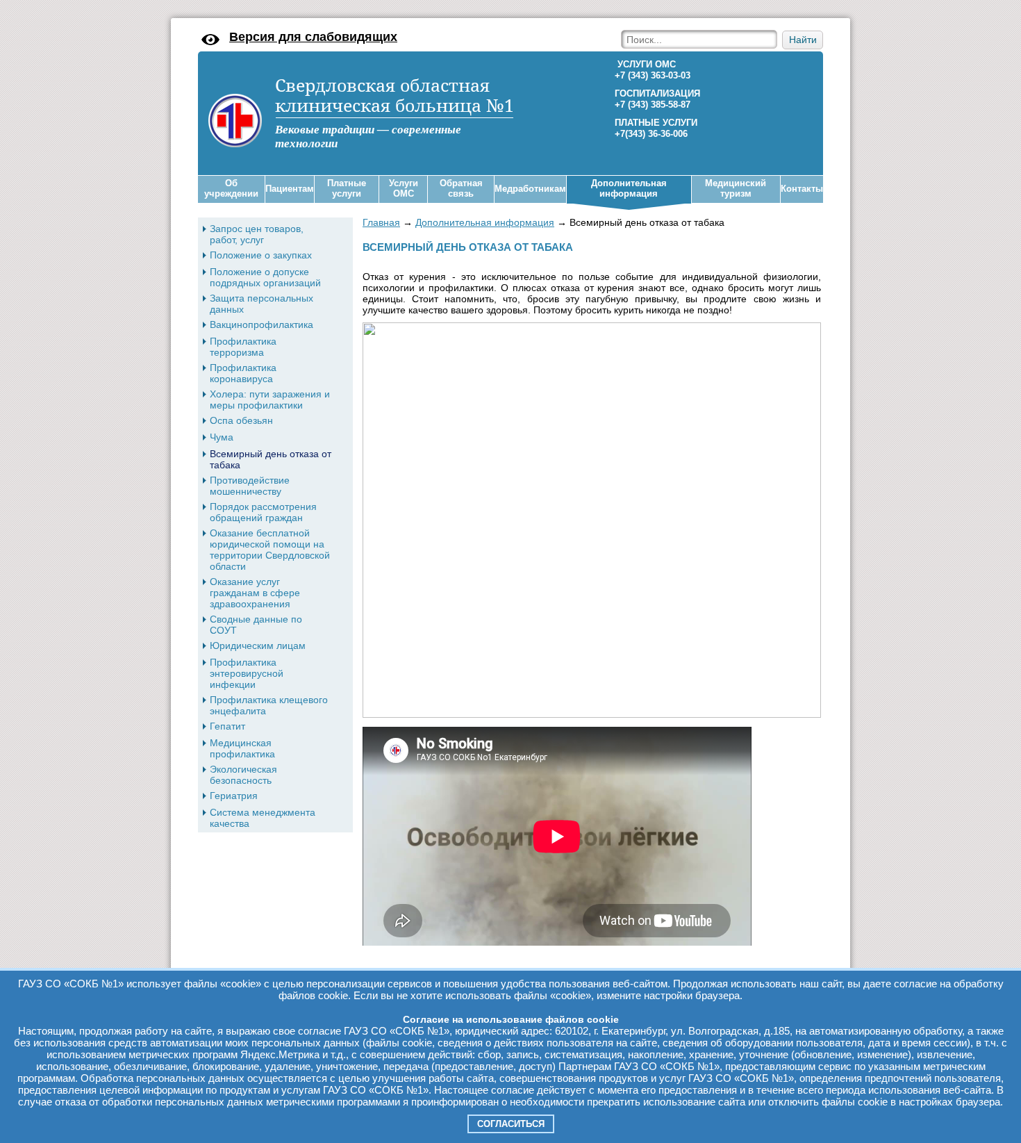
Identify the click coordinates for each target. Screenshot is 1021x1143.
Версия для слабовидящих (313, 37)
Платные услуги (346, 188)
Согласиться (511, 1124)
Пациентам (289, 188)
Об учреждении (231, 188)
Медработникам (530, 188)
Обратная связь (461, 188)
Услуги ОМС (403, 188)
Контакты (802, 188)
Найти (803, 40)
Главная (381, 222)
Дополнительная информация (629, 188)
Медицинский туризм (735, 188)
